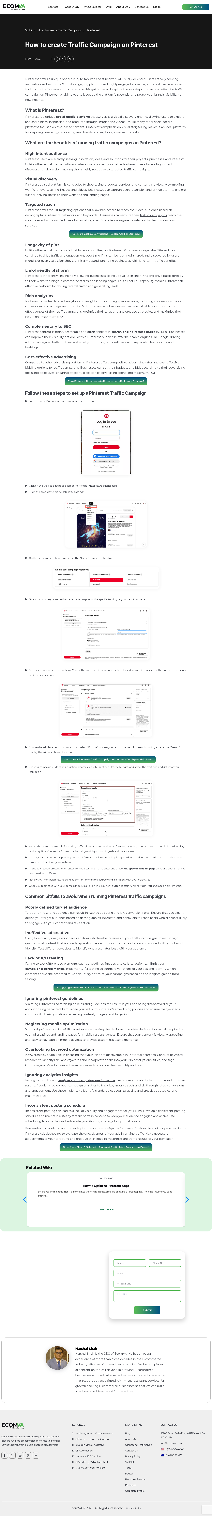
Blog (128, 1433)
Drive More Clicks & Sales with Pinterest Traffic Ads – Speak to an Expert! (106, 1147)
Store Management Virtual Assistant (92, 1433)
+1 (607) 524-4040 (174, 1449)
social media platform (73, 116)
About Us (122, 6)
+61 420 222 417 (173, 1455)
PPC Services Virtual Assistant (88, 1468)
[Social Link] (4, 1455)
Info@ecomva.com (171, 1443)
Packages (130, 1485)
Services (53, 6)
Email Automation (82, 1450)
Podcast (129, 1473)
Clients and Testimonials (138, 1445)
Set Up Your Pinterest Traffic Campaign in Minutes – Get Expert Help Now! (108, 759)
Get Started (196, 6)
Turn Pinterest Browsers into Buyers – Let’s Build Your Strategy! (106, 381)
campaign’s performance (44, 968)
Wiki (109, 6)
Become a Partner (135, 1479)
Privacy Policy (133, 1456)
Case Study (72, 6)
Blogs (156, 6)
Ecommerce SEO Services (86, 1456)
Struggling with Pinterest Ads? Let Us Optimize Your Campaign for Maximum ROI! (106, 987)
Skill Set (129, 1462)
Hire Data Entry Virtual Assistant (90, 1462)
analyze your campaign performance (86, 1080)
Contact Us (142, 6)
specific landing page (142, 868)
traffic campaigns (153, 215)
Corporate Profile (135, 1491)
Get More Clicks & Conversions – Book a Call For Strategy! (106, 234)
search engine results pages (133, 332)
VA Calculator (92, 6)
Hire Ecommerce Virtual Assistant (91, 1439)
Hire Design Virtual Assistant (88, 1445)
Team (128, 1468)
